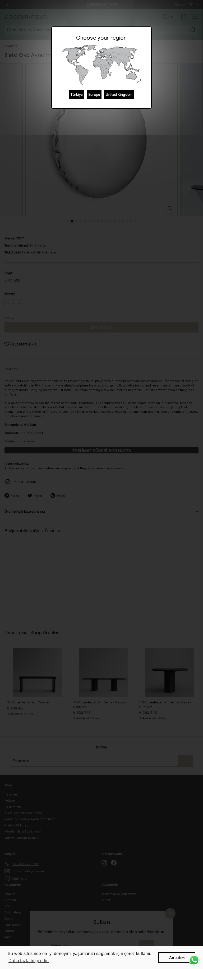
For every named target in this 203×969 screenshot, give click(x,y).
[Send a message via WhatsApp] (194, 960)
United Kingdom (119, 94)
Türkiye (76, 94)
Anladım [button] (176, 958)
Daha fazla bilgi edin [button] (28, 960)
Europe (94, 94)
